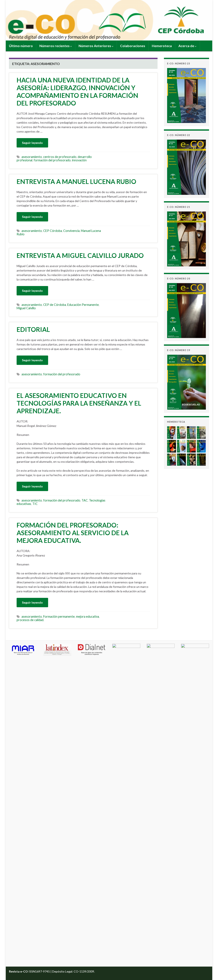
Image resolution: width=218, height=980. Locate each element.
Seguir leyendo (32, 143)
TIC (35, 504)
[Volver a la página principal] (109, 20)
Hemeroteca (162, 46)
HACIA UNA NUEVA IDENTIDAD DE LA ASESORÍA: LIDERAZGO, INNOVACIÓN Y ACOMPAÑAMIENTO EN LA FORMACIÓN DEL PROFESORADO (77, 91)
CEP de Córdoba (54, 304)
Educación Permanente (83, 304)
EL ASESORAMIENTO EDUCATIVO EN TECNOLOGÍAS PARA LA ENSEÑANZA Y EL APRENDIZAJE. (79, 403)
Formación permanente (59, 616)
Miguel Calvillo (26, 308)
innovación (79, 160)
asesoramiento (32, 157)
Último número (21, 46)
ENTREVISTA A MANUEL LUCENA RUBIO (76, 181)
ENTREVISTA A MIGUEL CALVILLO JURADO (80, 255)
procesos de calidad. (30, 620)
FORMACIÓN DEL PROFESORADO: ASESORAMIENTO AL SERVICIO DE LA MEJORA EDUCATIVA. (73, 532)
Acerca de (186, 46)
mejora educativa (87, 616)
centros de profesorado (59, 157)
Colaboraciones (132, 46)
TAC (85, 500)
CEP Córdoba (52, 231)
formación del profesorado (52, 160)
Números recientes (54, 46)
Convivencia (71, 231)
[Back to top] (208, 970)
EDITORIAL (33, 329)
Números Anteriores (95, 46)
